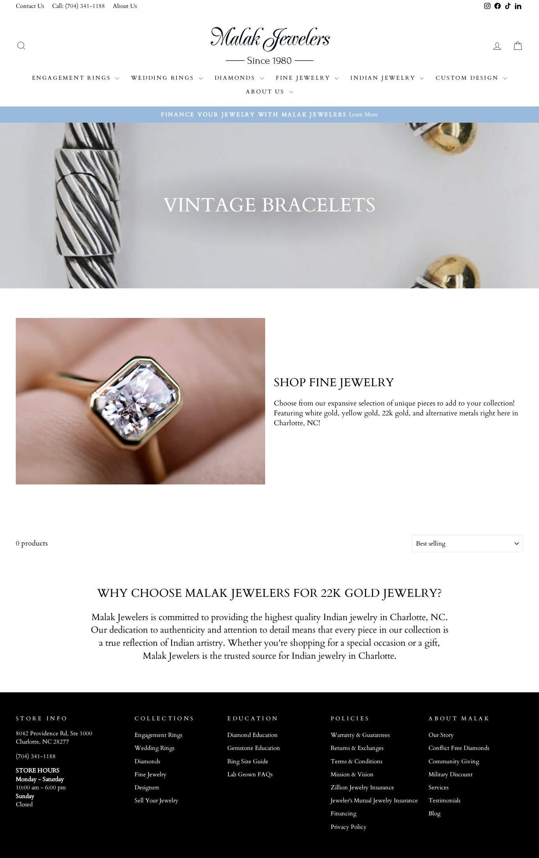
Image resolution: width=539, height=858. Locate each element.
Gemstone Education (253, 748)
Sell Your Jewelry (156, 800)
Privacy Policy (349, 827)
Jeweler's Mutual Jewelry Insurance (374, 800)
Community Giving (454, 761)
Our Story (441, 735)
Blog (434, 813)
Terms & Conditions (356, 761)
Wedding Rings (164, 78)
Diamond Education (252, 735)
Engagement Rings (73, 78)
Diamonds (236, 78)
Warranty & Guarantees (360, 735)
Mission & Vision (352, 774)
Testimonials (444, 800)
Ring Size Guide (247, 761)
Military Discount (451, 774)
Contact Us (30, 6)
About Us (125, 6)
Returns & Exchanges (357, 748)
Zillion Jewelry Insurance (362, 787)
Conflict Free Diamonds (459, 748)
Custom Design (468, 78)
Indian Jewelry (384, 78)
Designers (147, 787)
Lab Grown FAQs (250, 774)
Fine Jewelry (304, 78)
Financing (343, 813)
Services (439, 787)
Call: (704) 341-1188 (78, 6)
